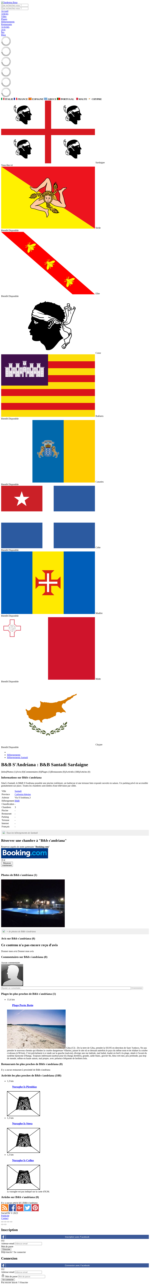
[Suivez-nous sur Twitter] (28, 1210)
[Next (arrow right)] (5, 1224)
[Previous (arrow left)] (2, 1224)
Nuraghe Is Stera (22, 1123)
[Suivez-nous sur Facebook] (12, 1210)
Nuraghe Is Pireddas (24, 1086)
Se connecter (20, 1252)
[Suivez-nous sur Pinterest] (35, 1210)
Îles (2, 32)
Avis (3, 29)
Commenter (137, 988)
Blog (3, 35)
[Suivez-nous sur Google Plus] (20, 1210)
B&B (17, 801)
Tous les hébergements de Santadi (22, 833)
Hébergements (8, 21)
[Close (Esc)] (2, 1221)
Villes (3, 16)
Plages (4, 19)
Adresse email (7, 1243)
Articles (4, 14)
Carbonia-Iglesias (23, 794)
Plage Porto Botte (22, 1005)
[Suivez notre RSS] (5, 1210)
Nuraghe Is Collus (23, 1160)
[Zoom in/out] (11, 1221)
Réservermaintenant (7, 864)
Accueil (4, 11)
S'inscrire (23, 1282)
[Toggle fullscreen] (8, 1221)
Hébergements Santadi (17, 757)
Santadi (18, 791)
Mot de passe (7, 1246)
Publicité (5, 1215)
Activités (5, 27)
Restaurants (6, 24)
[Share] (5, 1221)
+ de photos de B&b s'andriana (21, 931)
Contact (4, 1218)
